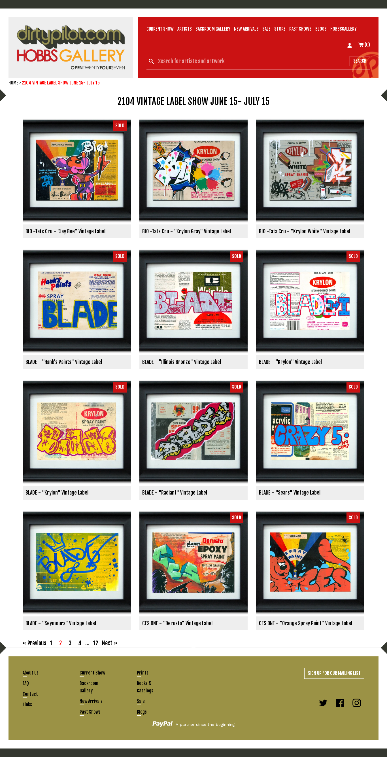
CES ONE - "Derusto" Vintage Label (177, 623)
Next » (109, 643)
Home (13, 83)
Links (27, 704)
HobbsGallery (343, 29)
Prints (142, 673)
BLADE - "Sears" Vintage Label (289, 492)
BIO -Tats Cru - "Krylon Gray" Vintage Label (186, 231)
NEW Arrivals (246, 29)
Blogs (321, 29)
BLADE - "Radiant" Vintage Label (174, 492)
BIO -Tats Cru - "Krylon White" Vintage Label (304, 231)
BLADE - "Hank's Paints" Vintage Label (63, 362)
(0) (367, 45)
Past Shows (300, 29)
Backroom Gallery (212, 29)
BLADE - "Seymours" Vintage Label (60, 623)
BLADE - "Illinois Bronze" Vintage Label (181, 362)
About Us (31, 673)
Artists (184, 29)
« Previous (34, 643)
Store (280, 29)
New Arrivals (91, 701)
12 (95, 643)
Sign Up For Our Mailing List (334, 673)
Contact (30, 694)
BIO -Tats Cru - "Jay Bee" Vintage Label (65, 231)
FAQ (26, 683)
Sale (266, 29)
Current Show (160, 29)
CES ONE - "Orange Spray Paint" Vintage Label (305, 623)
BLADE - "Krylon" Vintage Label (290, 362)
